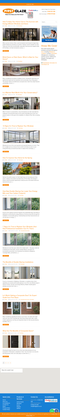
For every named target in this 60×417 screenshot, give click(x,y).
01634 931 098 (51, 11)
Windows (19, 403)
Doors (18, 405)
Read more (6, 50)
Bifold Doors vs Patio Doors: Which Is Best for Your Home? (20, 58)
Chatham (43, 53)
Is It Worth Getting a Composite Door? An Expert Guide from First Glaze (20, 296)
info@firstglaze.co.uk (36, 406)
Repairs (19, 406)
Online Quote (20, 402)
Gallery (18, 408)
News (4, 406)
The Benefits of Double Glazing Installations (18, 262)
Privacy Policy (6, 408)
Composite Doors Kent (24, 230)
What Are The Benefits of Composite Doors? (18, 331)
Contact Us (5, 405)
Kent (42, 52)
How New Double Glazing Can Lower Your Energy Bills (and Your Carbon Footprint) (20, 192)
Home (4, 400)
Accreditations (6, 403)
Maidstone (52, 52)
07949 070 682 (51, 14)
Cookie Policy (6, 409)
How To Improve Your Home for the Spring (17, 158)
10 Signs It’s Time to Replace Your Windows (18, 126)
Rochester (54, 53)
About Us (5, 401)
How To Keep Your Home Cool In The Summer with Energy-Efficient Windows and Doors (20, 23)
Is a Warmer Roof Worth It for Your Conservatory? (20, 92)
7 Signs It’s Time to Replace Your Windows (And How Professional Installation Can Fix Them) (19, 227)
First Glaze (20, 25)
